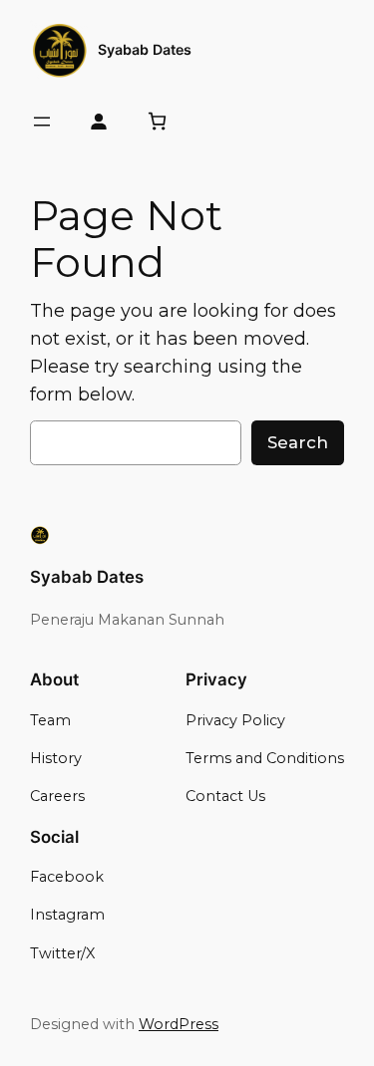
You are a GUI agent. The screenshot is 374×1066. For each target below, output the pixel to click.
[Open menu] (42, 121)
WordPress (178, 1024)
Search (297, 442)
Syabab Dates (144, 49)
